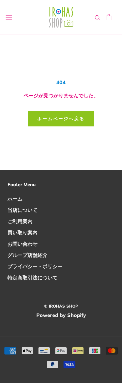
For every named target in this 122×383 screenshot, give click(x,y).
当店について (23, 210)
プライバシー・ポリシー (35, 266)
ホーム (15, 199)
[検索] (97, 17)
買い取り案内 (23, 232)
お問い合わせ (23, 244)
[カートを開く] (108, 17)
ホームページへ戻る (60, 118)
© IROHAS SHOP (61, 306)
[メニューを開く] (9, 17)
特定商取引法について (33, 277)
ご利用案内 (20, 221)
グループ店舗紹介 (28, 255)
